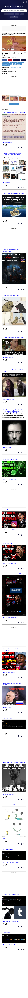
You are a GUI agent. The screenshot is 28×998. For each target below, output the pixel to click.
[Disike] (19, 147)
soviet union (17, 62)
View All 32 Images (14, 104)
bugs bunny (11, 62)
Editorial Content (14, 16)
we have (10, 64)
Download (17, 60)
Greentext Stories (8, 142)
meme (8, 65)
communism (4, 64)
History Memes (7, 447)
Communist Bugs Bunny (15, 67)
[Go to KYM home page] (2, 2)
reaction (4, 65)
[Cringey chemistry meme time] (14, 41)
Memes (22, 14)
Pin (10, 60)
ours (14, 64)
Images (17, 14)
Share (4, 60)
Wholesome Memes (9, 794)
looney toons (18, 64)
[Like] (21, 147)
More (24, 60)
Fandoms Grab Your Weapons (11, 731)
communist (6, 62)
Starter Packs (7, 182)
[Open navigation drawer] (26, 2)
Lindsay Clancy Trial (9, 357)
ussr (22, 62)
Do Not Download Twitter (10, 479)
